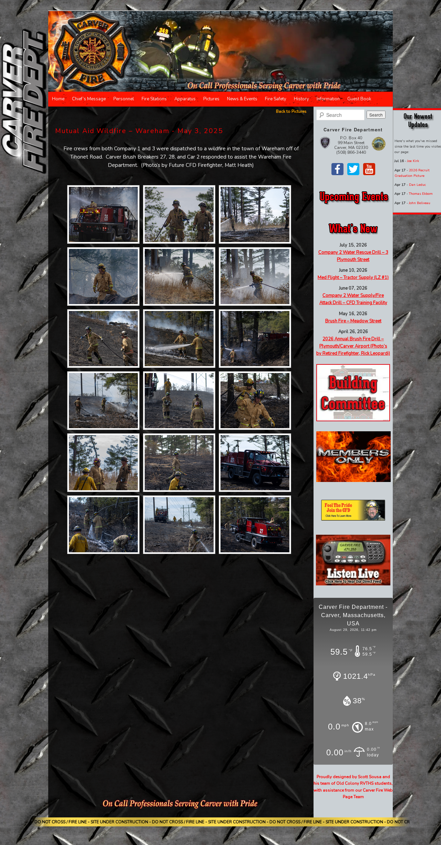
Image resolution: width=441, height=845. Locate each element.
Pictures (211, 99)
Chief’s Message (89, 99)
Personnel (123, 99)
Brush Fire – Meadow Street (353, 321)
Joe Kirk (413, 161)
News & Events (242, 99)
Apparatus (185, 99)
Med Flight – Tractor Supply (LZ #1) (353, 277)
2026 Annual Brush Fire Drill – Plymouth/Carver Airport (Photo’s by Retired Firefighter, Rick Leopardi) (353, 346)
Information (328, 99)
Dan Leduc (417, 184)
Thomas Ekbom (421, 193)
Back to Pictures (291, 111)
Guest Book (359, 99)
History (301, 99)
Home (58, 99)
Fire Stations (154, 99)
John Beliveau (419, 203)
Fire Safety (275, 99)
